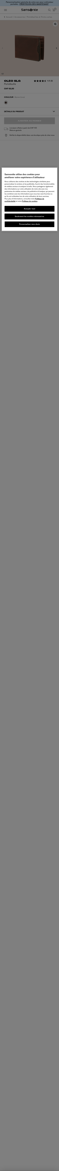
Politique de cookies (29, 201)
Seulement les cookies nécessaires (29, 216)
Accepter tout (29, 209)
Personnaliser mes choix (29, 224)
